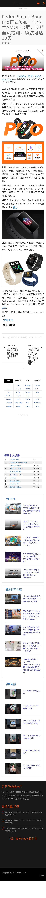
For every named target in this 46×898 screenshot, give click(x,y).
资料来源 (8, 320)
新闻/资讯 (14, 337)
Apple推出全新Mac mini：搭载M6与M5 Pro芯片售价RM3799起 (31, 525)
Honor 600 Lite (15, 481)
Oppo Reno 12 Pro (16, 475)
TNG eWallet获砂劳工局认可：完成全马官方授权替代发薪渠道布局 (31, 557)
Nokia (28, 399)
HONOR (27, 389)
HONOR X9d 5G (15, 487)
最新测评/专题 (13, 589)
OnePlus (9, 396)
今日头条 (10, 499)
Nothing (9, 406)
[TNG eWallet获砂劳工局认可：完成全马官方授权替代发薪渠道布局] (13, 557)
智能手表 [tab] (37, 381)
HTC (27, 403)
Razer (28, 406)
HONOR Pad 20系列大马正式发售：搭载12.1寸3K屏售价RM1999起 (31, 573)
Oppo (9, 389)
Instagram (6, 79)
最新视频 (10, 684)
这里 (15, 207)
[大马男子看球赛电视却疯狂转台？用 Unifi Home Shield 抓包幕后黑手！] (13, 630)
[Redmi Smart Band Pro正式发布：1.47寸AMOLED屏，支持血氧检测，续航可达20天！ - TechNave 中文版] (22, 3)
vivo (8, 392)
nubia (37, 399)
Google (18, 396)
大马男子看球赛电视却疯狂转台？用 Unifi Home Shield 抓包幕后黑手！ (31, 631)
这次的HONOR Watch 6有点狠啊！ (31, 766)
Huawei (37, 385)
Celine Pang (5, 337)
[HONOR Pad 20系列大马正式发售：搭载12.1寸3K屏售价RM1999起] (13, 573)
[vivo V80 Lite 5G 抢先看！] (13, 694)
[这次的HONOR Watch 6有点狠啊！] (13, 768)
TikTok (38, 76)
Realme (37, 389)
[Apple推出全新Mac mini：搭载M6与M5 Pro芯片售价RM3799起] (13, 524)
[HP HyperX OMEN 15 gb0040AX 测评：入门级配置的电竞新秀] (13, 599)
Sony (37, 392)
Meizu (18, 406)
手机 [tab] (8, 381)
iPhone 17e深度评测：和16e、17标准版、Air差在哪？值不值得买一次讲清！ (31, 647)
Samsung (28, 385)
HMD (18, 399)
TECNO (27, 392)
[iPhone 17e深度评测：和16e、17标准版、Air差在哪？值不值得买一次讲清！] (13, 646)
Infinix (18, 392)
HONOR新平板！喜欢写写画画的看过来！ (31, 721)
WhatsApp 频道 (25, 76)
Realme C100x (14, 459)
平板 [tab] (27, 381)
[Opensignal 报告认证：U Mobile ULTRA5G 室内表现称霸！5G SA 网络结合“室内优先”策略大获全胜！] (13, 662)
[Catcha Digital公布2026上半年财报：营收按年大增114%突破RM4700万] (13, 508)
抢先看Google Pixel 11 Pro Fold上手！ (31, 736)
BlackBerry (18, 403)
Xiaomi (18, 389)
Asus (37, 396)
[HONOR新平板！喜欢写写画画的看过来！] (13, 724)
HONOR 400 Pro (15, 472)
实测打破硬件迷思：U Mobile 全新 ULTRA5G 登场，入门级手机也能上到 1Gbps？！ (31, 615)
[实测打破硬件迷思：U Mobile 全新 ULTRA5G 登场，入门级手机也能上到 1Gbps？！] (13, 614)
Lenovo (8, 399)
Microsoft (37, 403)
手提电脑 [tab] (18, 381)
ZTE (37, 406)
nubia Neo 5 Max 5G (17, 469)
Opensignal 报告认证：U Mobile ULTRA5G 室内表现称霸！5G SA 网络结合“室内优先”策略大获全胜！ (31, 666)
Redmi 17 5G (14, 484)
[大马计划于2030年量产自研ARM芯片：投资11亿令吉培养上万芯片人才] (13, 541)
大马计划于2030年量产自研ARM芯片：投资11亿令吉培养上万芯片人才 (31, 541)
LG (28, 396)
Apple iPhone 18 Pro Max (18, 462)
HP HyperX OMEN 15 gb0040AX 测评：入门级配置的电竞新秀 (31, 599)
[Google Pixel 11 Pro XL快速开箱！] (13, 709)
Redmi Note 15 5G (16, 466)
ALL (8, 385)
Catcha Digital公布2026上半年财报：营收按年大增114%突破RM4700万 (31, 509)
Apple (18, 385)
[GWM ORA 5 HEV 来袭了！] (13, 754)
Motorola (9, 403)
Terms (41, 875)
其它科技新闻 (22, 337)
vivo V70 (13, 478)
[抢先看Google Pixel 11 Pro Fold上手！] (13, 739)
